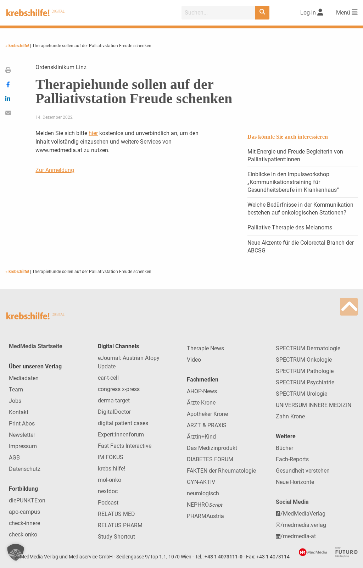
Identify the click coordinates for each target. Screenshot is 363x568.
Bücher (284, 448)
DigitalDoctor (114, 411)
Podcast (108, 502)
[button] (15, 552)
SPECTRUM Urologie (301, 393)
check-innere (24, 523)
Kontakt (18, 412)
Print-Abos (22, 423)
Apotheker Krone (207, 414)
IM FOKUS (110, 457)
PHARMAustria (205, 516)
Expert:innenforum (121, 434)
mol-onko (109, 480)
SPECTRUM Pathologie (305, 371)
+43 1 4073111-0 (223, 557)
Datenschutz (24, 469)
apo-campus (24, 511)
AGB (14, 457)
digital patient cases (123, 423)
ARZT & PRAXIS (207, 425)
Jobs (15, 400)
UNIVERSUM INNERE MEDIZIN (313, 405)
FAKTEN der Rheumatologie (221, 470)
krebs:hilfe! (111, 468)
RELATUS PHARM (120, 525)
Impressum (23, 446)
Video (194, 359)
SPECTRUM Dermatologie (308, 348)
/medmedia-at (298, 536)
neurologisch (203, 493)
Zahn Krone (290, 416)
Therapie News (205, 348)
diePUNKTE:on (27, 500)
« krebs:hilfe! (17, 45)
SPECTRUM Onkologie (304, 359)
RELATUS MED (116, 514)
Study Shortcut (116, 536)
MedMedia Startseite (35, 346)
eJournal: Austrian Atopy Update (129, 362)
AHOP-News (202, 391)
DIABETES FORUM (210, 459)
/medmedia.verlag (303, 525)
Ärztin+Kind (201, 436)
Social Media (292, 502)
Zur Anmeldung (54, 170)
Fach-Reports (292, 459)
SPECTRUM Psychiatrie (305, 382)
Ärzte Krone (201, 402)
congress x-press (119, 389)
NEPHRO (204, 504)
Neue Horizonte (295, 482)
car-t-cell (108, 377)
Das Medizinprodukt (212, 448)
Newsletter (22, 434)
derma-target (114, 400)
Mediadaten (24, 378)
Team (16, 389)
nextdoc (108, 491)
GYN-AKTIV (201, 482)
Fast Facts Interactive (124, 445)
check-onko (23, 534)
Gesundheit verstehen (303, 470)
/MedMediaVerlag (302, 513)
